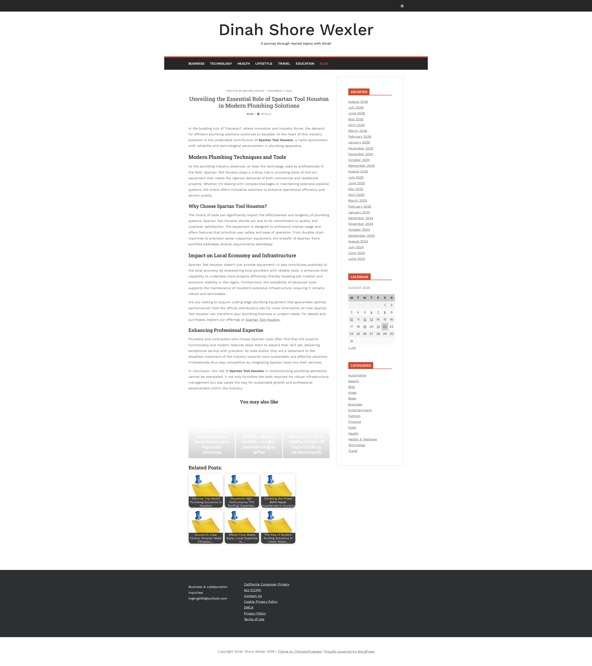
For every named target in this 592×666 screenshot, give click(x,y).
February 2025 (359, 206)
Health (243, 63)
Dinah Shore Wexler (296, 32)
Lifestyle (263, 63)
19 (364, 326)
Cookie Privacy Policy (261, 601)
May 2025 (355, 189)
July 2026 (356, 107)
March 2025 (357, 200)
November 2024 (360, 224)
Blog (324, 63)
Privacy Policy (255, 613)
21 (378, 326)
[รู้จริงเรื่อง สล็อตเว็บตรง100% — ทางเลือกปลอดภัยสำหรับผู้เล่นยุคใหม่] (259, 435)
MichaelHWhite (253, 90)
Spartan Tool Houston (263, 319)
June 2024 (356, 253)
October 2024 (359, 229)
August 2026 (358, 101)
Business (196, 63)
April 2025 (356, 195)
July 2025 (356, 177)
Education (305, 63)
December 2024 (360, 218)
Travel (284, 63)
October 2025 (359, 160)
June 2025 (356, 183)
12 (364, 319)
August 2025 (358, 171)
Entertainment (360, 410)
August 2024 (358, 241)
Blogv (352, 398)
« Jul (352, 347)
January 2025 (359, 212)
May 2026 (356, 119)
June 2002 (356, 258)
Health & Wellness (362, 439)
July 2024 (356, 247)
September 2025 (361, 165)
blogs (352, 392)
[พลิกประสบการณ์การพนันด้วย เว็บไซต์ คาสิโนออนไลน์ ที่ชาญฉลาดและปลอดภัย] (306, 435)
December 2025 (360, 148)
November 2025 (360, 154)
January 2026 (359, 142)
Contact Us (253, 596)
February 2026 (359, 136)
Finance (354, 422)
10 (351, 319)
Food (352, 427)
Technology (221, 63)
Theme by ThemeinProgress (299, 651)
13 (371, 319)
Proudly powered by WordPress (349, 651)
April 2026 (356, 125)
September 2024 (361, 235)
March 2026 (357, 131)
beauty (353, 381)
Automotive (357, 375)
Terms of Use (254, 619)
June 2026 (356, 113)
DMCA (248, 607)
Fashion (354, 416)
